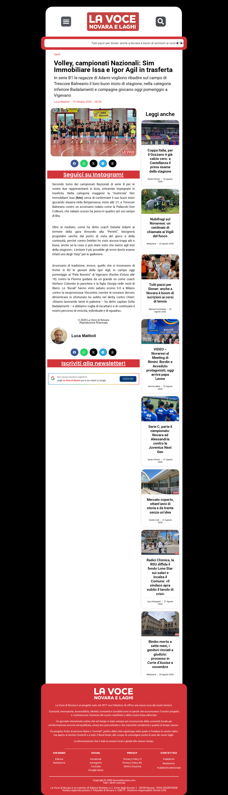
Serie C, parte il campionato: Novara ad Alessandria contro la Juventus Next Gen (160, 439)
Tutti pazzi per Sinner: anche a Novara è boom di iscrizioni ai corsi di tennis (97, 43)
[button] (66, 22)
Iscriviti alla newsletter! (93, 363)
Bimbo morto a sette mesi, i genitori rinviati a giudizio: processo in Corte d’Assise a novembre (160, 654)
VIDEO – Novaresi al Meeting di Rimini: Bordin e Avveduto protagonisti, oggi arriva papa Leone (160, 364)
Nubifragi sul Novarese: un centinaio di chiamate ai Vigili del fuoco (160, 227)
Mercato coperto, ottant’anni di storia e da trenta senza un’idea (160, 506)
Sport (57, 54)
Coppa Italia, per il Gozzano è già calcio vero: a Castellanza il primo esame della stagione (160, 160)
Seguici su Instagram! (93, 174)
